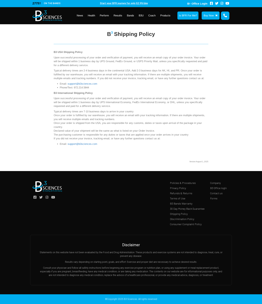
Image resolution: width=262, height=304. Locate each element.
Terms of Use (177, 198)
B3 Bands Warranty (181, 203)
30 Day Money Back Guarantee (187, 208)
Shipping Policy (179, 213)
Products (165, 15)
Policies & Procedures (183, 183)
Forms (213, 198)
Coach (152, 15)
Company (215, 183)
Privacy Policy (178, 188)
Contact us (216, 193)
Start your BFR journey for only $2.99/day (124, 3)
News (80, 15)
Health (91, 15)
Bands (130, 15)
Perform (104, 15)
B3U (141, 15)
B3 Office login (218, 188)
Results (118, 15)
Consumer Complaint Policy (186, 224)
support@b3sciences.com (82, 83)
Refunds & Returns (181, 193)
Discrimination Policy (182, 219)
